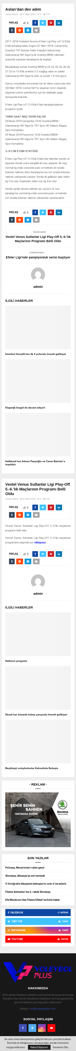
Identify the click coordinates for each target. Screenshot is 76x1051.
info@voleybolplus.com (43, 1008)
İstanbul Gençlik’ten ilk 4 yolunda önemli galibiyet (35, 354)
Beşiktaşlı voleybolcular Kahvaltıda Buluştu (31, 768)
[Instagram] (42, 1028)
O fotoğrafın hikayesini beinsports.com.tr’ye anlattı (35, 883)
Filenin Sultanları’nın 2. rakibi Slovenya (27, 891)
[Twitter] (32, 1028)
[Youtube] (51, 1028)
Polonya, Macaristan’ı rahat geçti (24, 867)
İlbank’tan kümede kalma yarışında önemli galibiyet (36, 714)
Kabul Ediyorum (39, 1047)
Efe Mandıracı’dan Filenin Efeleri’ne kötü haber (32, 899)
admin (15, 14)
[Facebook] (23, 1028)
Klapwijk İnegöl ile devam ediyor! (25, 407)
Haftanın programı (16, 660)
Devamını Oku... (61, 1047)
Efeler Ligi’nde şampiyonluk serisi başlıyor (38, 257)
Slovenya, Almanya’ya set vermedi (25, 875)
